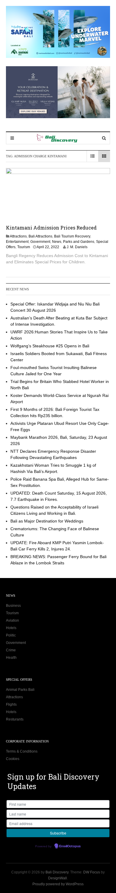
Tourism (23, 247)
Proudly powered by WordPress (58, 884)
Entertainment (17, 242)
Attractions (18, 236)
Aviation (12, 620)
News (56, 242)
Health (11, 658)
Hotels (11, 628)
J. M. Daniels (77, 247)
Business (13, 606)
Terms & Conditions (21, 751)
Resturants (14, 719)
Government (40, 242)
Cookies (12, 759)
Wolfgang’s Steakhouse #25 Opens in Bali (49, 345)
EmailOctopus (70, 846)
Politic (11, 635)
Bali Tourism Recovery (72, 236)
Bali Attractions (40, 236)
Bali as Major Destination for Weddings (46, 521)
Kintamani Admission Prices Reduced (51, 227)
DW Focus (91, 872)
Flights (11, 704)
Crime (11, 650)
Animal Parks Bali (20, 690)
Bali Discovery (57, 872)
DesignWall (57, 878)
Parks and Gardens (78, 242)
